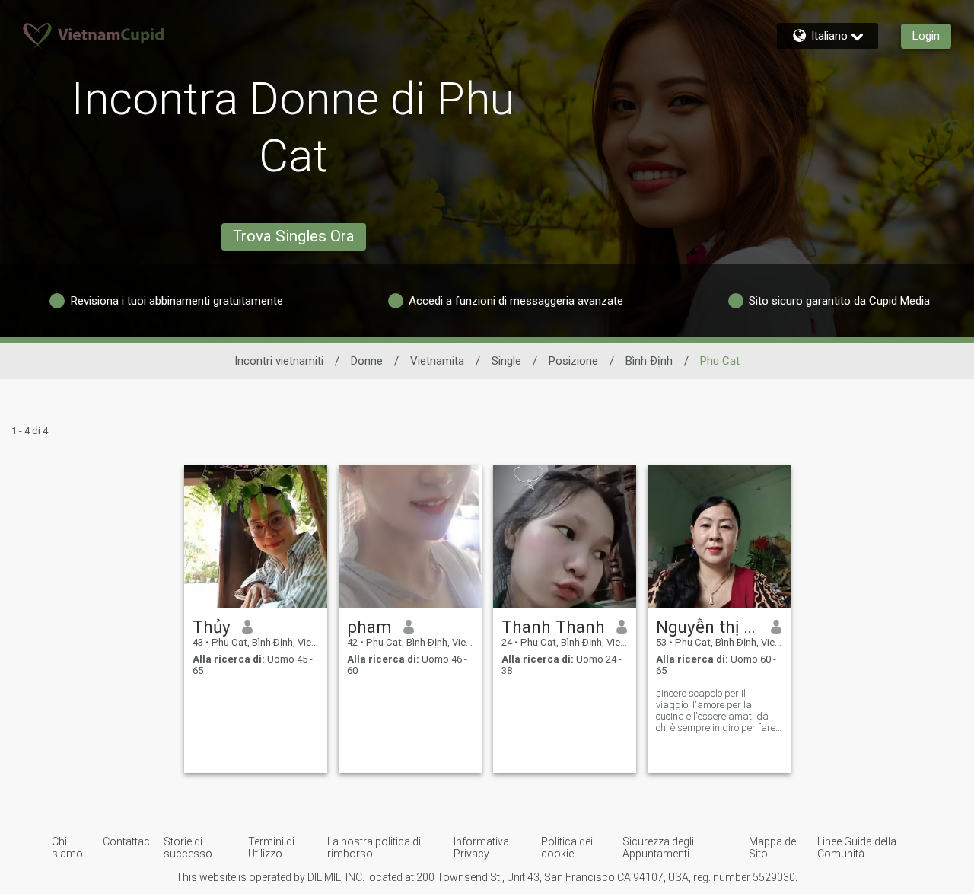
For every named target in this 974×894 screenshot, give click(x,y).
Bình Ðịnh (649, 361)
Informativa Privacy (481, 847)
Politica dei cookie (567, 847)
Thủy (212, 627)
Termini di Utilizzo (271, 847)
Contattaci (127, 841)
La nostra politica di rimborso (374, 847)
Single (506, 361)
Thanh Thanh (553, 627)
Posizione (573, 361)
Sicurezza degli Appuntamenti (658, 847)
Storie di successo (188, 847)
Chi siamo (67, 847)
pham (369, 627)
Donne (367, 361)
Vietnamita (437, 361)
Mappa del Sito (773, 847)
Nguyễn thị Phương (708, 627)
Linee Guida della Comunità (856, 847)
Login (926, 36)
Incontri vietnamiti (278, 361)
